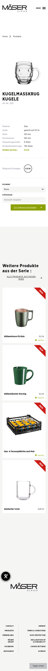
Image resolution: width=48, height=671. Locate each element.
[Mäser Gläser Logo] (14, 8)
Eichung (6, 184)
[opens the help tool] (5, 576)
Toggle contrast (38, 666)
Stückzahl (7, 195)
